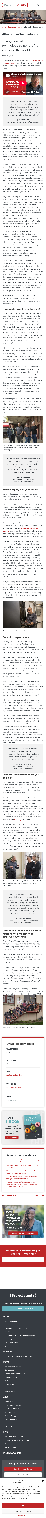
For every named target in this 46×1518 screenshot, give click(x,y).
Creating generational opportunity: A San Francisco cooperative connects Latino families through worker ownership (22, 1184)
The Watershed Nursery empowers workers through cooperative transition (21, 1177)
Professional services (14, 1075)
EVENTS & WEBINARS (12, 1453)
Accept (23, 1505)
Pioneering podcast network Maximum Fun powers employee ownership (21, 1172)
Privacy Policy (23, 1515)
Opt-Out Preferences (23, 1511)
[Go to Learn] (5, 27)
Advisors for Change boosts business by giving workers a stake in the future (22, 1161)
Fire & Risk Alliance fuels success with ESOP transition (22, 1166)
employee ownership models (21, 529)
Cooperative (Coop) (13, 1087)
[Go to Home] (2, 27)
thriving (17, 819)
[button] (43, 1482)
